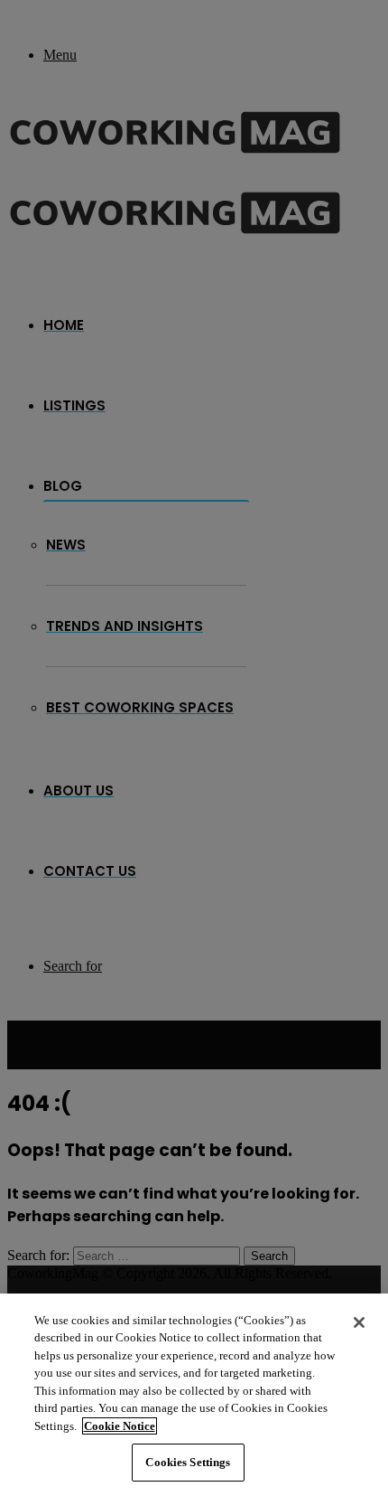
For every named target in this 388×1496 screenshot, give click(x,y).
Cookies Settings (187, 1462)
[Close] (359, 1322)
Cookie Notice (119, 1426)
